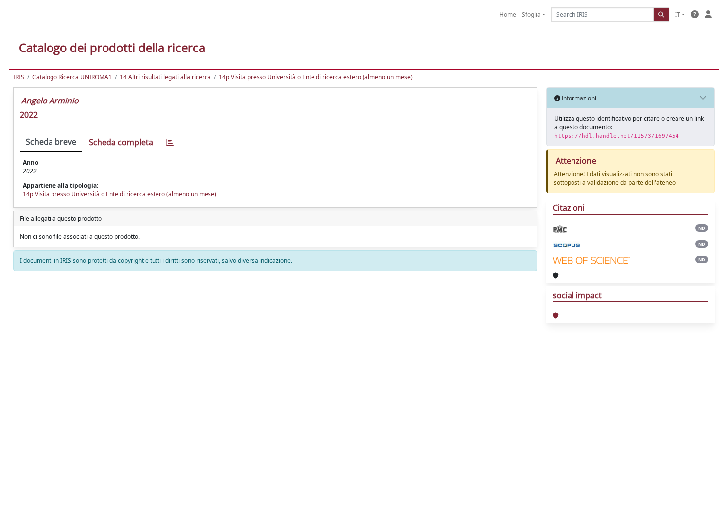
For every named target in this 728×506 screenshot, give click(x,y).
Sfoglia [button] (531, 14)
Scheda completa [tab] (121, 142)
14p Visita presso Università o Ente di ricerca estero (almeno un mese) (316, 77)
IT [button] (677, 14)
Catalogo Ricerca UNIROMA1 (72, 77)
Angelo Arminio (50, 100)
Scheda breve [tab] (51, 141)
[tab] (169, 142)
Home (507, 14)
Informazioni (578, 98)
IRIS (18, 77)
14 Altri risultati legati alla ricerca (165, 77)
